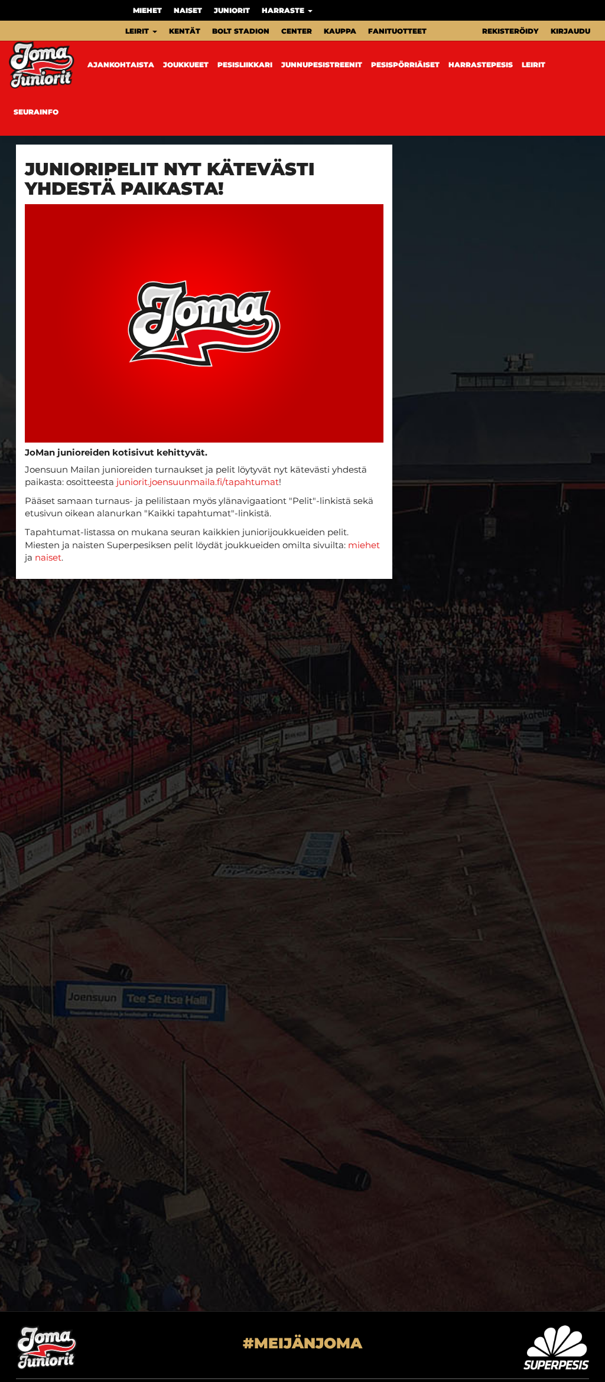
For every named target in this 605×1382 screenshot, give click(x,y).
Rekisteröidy (510, 31)
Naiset (188, 10)
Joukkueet (186, 64)
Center (296, 31)
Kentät (184, 31)
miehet (364, 545)
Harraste (284, 10)
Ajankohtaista (120, 64)
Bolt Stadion (240, 31)
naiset (48, 557)
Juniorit (232, 10)
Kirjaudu (570, 31)
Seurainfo (36, 111)
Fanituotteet (397, 31)
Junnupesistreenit (321, 64)
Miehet (147, 10)
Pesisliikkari (244, 64)
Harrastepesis (480, 64)
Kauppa (340, 31)
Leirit (138, 31)
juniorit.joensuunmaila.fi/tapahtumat (197, 481)
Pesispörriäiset (405, 64)
